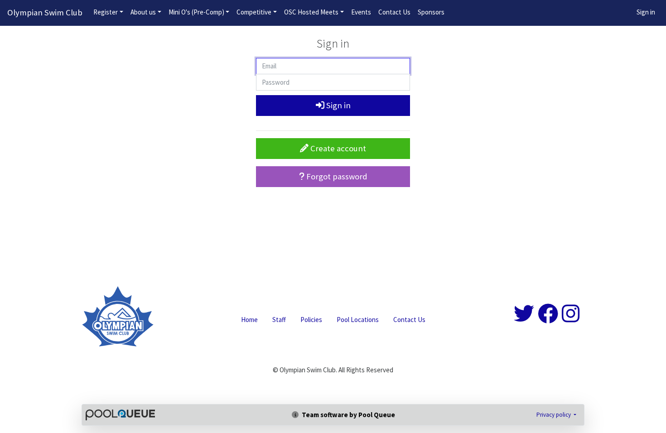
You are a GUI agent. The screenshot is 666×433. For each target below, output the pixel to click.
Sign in (646, 12)
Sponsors (431, 12)
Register (105, 12)
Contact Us (394, 12)
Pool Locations (358, 319)
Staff (279, 319)
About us (143, 12)
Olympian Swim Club (44, 12)
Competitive (253, 12)
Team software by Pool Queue (347, 414)
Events (361, 12)
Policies (311, 319)
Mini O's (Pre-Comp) (196, 12)
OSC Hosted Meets (311, 12)
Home (249, 319)
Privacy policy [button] (554, 415)
